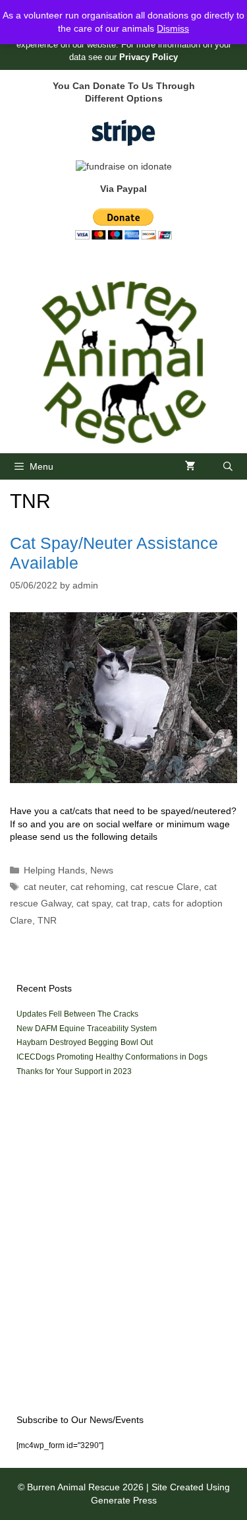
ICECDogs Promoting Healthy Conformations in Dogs (111, 1056)
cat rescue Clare (164, 886)
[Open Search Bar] (228, 466)
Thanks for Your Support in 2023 (74, 1071)
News (101, 870)
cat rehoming (97, 886)
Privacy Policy (148, 57)
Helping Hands (54, 870)
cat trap (132, 903)
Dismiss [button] (173, 28)
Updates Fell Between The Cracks (77, 1014)
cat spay (93, 903)
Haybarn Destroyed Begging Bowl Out (84, 1042)
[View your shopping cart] (190, 466)
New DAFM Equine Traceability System (86, 1028)
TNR (47, 920)
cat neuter (44, 886)
